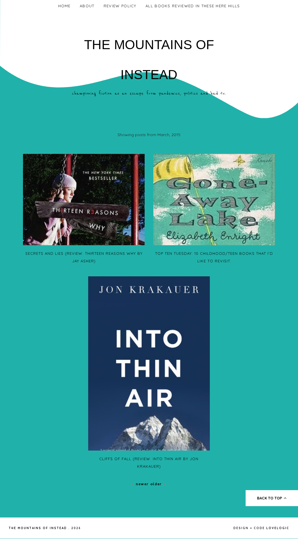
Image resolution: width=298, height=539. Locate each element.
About (87, 5)
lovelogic (277, 528)
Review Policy (120, 5)
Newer (142, 484)
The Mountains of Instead (38, 528)
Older (157, 484)
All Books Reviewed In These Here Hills (193, 5)
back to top (270, 498)
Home (64, 5)
